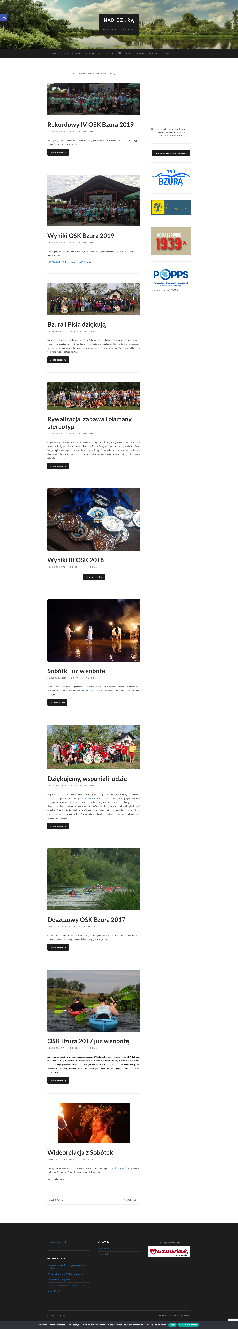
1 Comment (90, 926)
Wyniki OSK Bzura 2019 (80, 235)
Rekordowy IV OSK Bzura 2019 (90, 124)
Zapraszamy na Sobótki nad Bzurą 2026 (66, 1285)
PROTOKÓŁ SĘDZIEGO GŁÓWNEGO (69, 261)
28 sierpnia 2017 (56, 1048)
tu (63, 1178)
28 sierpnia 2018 (56, 433)
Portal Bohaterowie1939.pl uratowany (65, 1273)
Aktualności (54, 53)
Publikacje (105, 53)
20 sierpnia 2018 (56, 567)
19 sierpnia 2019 (56, 242)
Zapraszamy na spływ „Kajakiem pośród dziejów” (66, 1266)
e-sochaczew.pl (117, 1168)
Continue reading (58, 152)
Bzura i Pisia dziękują (76, 324)
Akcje (88, 53)
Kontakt (167, 53)
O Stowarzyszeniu (145, 53)
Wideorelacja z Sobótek (80, 1152)
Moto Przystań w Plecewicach (89, 690)
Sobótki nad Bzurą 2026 (58, 1279)
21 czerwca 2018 (57, 678)
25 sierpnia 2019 (56, 131)
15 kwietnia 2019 (57, 331)
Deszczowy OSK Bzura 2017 (86, 919)
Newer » (132, 1200)
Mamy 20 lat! (53, 1291)
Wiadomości (103, 1254)
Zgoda (172, 1325)
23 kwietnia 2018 (57, 785)
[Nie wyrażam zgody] (234, 1324)
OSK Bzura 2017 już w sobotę (88, 1041)
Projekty (72, 53)
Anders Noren (176, 1315)
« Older (55, 1200)
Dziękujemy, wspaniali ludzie (87, 778)
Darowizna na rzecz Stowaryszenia (171, 153)
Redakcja (74, 131)
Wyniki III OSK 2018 (75, 560)
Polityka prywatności (57, 1242)
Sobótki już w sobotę (76, 671)
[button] (3, 17)
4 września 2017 (56, 926)
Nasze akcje (103, 1248)
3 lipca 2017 (54, 1159)
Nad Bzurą (119, 20)
